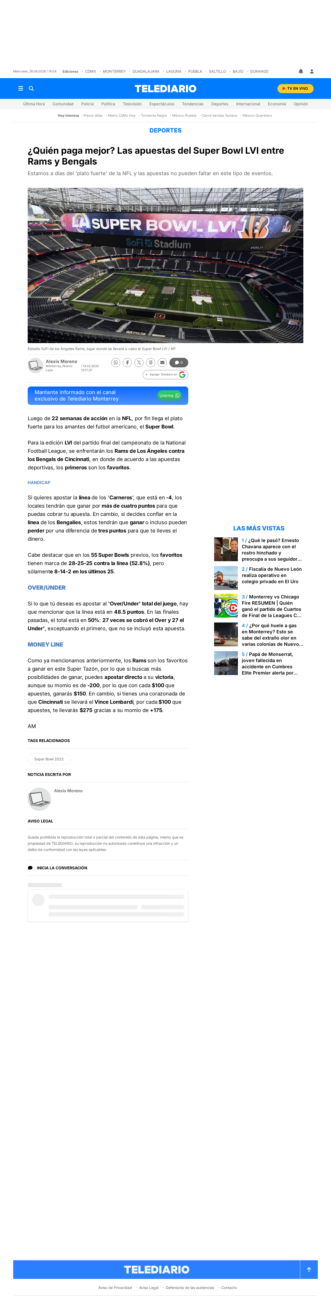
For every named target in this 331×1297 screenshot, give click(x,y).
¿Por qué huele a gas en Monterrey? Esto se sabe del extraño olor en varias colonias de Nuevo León (270, 638)
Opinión (301, 103)
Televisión (132, 103)
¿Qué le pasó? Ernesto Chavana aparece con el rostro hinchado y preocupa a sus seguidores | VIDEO (272, 553)
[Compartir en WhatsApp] (115, 362)
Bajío (238, 71)
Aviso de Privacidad (115, 1287)
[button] (165, 374)
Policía (87, 103)
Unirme (167, 395)
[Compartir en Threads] (150, 362)
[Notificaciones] (301, 71)
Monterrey (114, 71)
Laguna (174, 71)
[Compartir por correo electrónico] (162, 362)
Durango (259, 71)
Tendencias (193, 103)
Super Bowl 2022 (49, 759)
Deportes (219, 103)
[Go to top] (309, 1269)
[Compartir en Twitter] (139, 362)
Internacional (248, 103)
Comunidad (62, 103)
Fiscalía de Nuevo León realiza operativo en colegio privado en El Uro (272, 575)
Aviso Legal (149, 1287)
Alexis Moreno (61, 361)
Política (108, 103)
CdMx (90, 71)
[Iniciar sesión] (312, 71)
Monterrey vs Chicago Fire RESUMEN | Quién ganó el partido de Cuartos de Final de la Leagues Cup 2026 (272, 609)
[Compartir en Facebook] (127, 362)
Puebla (195, 71)
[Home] (165, 88)
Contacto (229, 1287)
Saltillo (217, 71)
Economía (277, 103)
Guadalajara (146, 71)
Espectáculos (161, 103)
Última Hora (34, 103)
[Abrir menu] (20, 88)
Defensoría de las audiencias (190, 1287)
